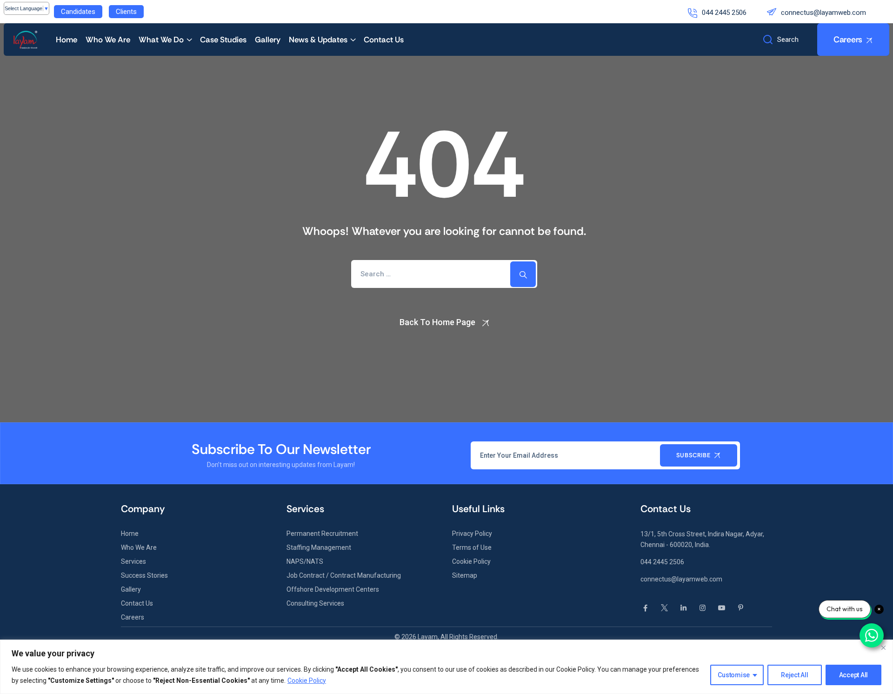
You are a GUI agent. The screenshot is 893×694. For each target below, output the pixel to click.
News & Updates (318, 39)
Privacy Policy (472, 533)
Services (133, 561)
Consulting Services (315, 603)
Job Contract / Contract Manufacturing (344, 575)
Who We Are (108, 39)
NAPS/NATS (305, 561)
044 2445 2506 (724, 12)
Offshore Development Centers (333, 589)
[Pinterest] (741, 608)
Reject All (794, 675)
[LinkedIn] (683, 608)
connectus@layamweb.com (823, 12)
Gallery (267, 39)
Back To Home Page (437, 322)
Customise (734, 675)
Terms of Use (472, 547)
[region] (446, 667)
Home (66, 39)
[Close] (883, 647)
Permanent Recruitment (322, 533)
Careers (132, 617)
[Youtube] (721, 608)
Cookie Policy (306, 680)
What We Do (161, 39)
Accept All (853, 675)
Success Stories (144, 575)
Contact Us (384, 39)
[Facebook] (645, 608)
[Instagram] (702, 608)
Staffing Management (319, 547)
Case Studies (223, 39)
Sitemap (464, 575)
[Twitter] (664, 608)
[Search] (523, 274)
